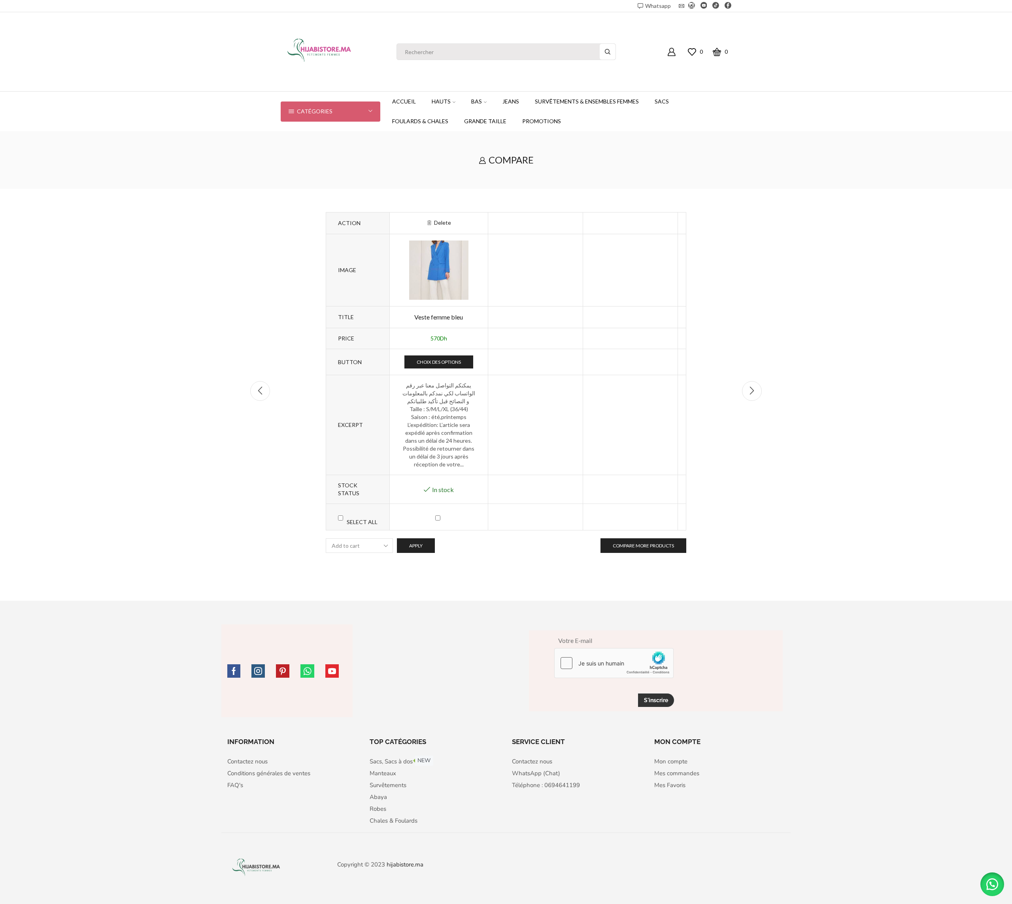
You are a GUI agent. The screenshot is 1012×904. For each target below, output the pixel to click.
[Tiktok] (715, 6)
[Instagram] (691, 6)
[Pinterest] (282, 671)
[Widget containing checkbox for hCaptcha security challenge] (614, 663)
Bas (476, 101)
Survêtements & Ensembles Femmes (587, 101)
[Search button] (608, 52)
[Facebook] (728, 6)
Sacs (662, 101)
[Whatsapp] (307, 671)
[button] (992, 884)
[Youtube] (703, 6)
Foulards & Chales (420, 121)
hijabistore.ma (405, 864)
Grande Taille (485, 121)
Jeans (510, 101)
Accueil (404, 101)
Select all (362, 522)
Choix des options (439, 362)
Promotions (541, 121)
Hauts (441, 101)
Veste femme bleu (438, 317)
